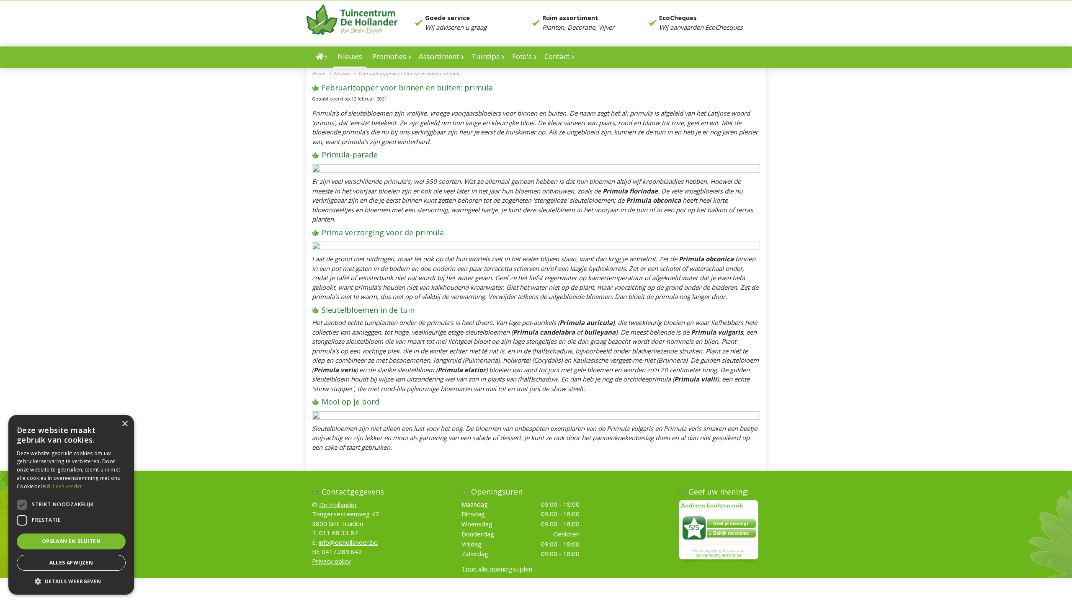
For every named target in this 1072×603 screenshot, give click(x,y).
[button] (71, 581)
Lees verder (67, 486)
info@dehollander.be (348, 542)
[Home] (321, 57)
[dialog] (71, 505)
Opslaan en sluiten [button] (71, 541)
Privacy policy (331, 561)
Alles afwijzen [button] (71, 562)
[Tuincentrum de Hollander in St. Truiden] (351, 19)
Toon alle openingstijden (496, 569)
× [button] (124, 424)
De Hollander (338, 504)
